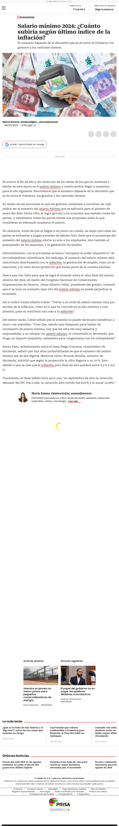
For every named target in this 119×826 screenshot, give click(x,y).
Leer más (73, 401)
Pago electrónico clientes (74, 789)
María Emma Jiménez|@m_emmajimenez (30, 122)
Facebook (91, 134)
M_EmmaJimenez (60, 122)
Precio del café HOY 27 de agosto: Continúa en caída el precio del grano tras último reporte (22, 765)
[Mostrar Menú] (3, 8)
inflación (55, 262)
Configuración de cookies (41, 794)
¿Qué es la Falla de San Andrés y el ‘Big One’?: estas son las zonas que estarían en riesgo (22, 730)
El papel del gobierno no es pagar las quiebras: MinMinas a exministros (78, 691)
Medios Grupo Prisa (59, 809)
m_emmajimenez (64, 122)
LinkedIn (106, 134)
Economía (27, 17)
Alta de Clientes (98, 789)
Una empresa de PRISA (59, 802)
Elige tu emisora (104, 9)
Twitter (98, 134)
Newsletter (53, 789)
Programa (79, 9)
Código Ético (83, 794)
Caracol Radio (15, 8)
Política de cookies (98, 791)
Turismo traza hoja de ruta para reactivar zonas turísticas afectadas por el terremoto (68, 765)
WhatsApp (113, 134)
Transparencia (65, 794)
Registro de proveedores (23, 791)
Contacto (17, 789)
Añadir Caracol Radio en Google (27, 144)
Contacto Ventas (35, 789)
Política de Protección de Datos (69, 791)
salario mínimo (50, 186)
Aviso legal (45, 791)
